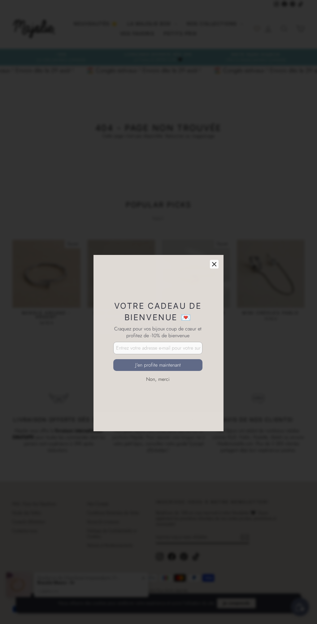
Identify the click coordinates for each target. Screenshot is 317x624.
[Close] (214, 233)
